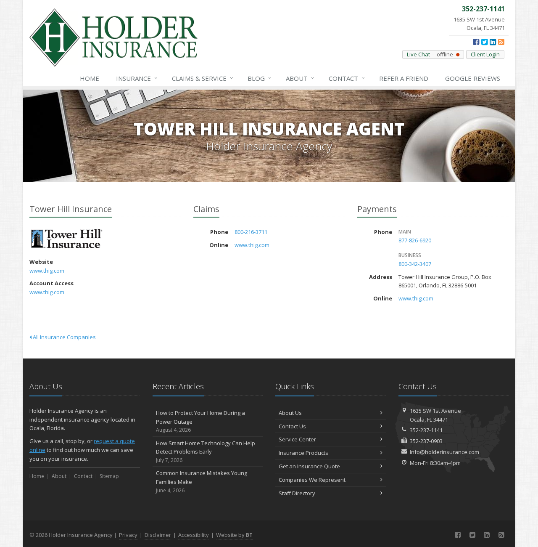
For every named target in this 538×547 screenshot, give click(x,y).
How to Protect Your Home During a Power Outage (200, 421)
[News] (501, 42)
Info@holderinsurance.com (444, 452)
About (300, 78)
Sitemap (109, 476)
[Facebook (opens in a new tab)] (476, 42)
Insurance (137, 78)
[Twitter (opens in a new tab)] (484, 42)
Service (202, 78)
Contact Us (292, 426)
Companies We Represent (312, 479)
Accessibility (193, 535)
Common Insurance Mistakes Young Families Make (201, 481)
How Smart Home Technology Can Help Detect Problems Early (205, 451)
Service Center (297, 439)
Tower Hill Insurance (67, 239)
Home (89, 78)
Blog (260, 78)
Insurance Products (303, 453)
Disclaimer (158, 535)
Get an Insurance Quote (309, 466)
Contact (347, 78)
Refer (403, 78)
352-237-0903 (426, 441)
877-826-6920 (414, 240)
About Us (290, 413)
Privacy (128, 535)
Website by (234, 535)
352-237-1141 (426, 430)
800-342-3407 (414, 264)
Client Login (485, 54)
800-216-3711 (251, 232)
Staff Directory (297, 493)
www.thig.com (46, 270)
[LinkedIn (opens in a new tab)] (493, 42)
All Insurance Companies (64, 337)
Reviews (472, 78)
